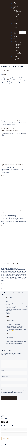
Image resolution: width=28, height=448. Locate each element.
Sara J (7, 337)
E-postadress (4, 376)
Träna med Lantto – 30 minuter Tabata (11, 211)
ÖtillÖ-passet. (9, 80)
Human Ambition (17, 121)
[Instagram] (4, 422)
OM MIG (14, 8)
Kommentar (4, 359)
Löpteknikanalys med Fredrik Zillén (13, 165)
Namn (2, 370)
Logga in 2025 (17, 26)
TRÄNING (15, 6)
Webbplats (3, 383)
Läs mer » (3, 175)
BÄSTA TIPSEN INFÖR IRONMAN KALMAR (12, 264)
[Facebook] (2, 422)
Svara (7, 316)
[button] (14, 30)
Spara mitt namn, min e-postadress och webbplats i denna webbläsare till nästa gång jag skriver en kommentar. (13, 392)
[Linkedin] (7, 422)
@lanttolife (5, 445)
